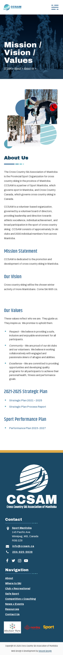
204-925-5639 (22, 552)
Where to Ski (13, 583)
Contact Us (12, 614)
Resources (12, 609)
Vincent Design (45, 651)
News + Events (14, 604)
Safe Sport (12, 593)
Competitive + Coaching (20, 598)
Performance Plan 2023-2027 (27, 428)
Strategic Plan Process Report (27, 406)
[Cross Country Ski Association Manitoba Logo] (31, 486)
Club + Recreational (17, 588)
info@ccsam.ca (23, 546)
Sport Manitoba (22, 528)
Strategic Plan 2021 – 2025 (25, 400)
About (9, 578)
